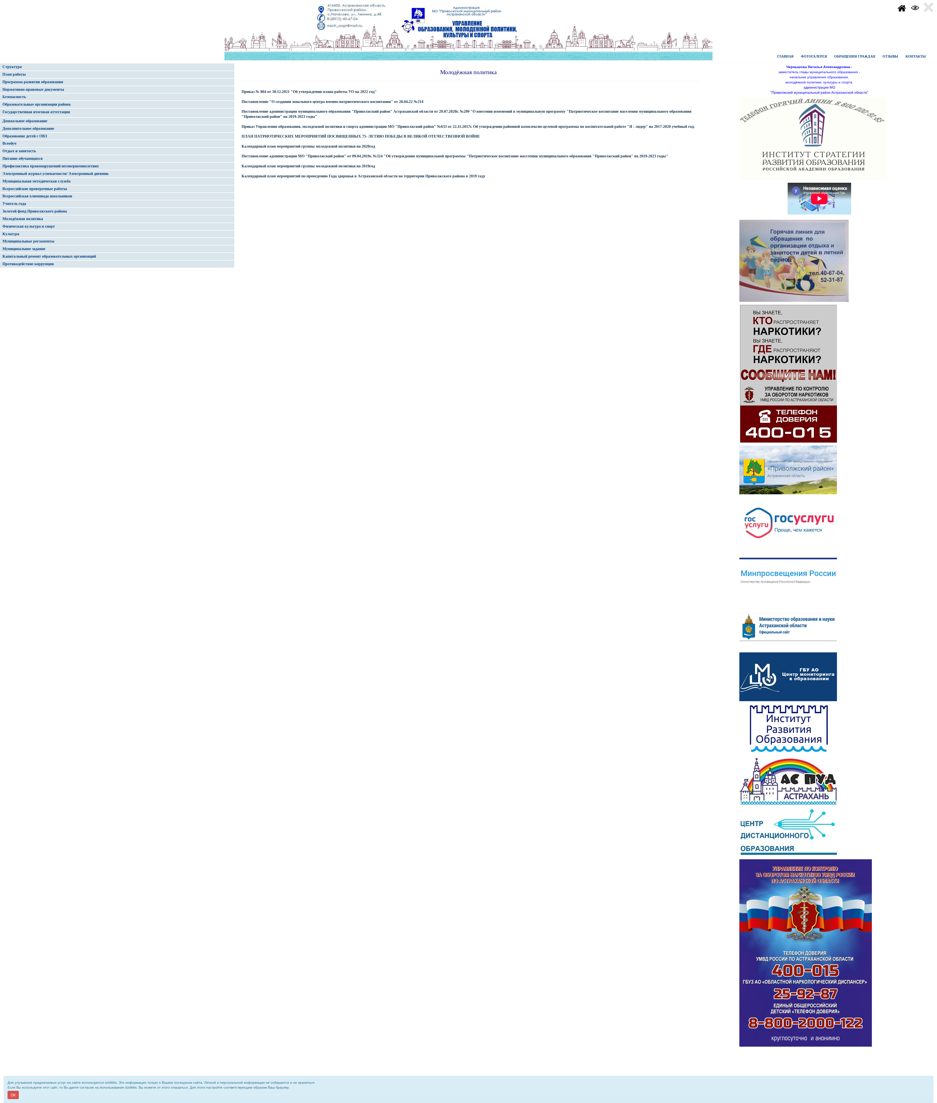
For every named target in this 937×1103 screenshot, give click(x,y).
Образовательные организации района (36, 104)
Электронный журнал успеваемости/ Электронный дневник (55, 174)
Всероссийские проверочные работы (34, 189)
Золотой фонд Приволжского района (34, 211)
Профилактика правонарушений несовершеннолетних (50, 166)
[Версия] (915, 7)
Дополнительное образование (28, 128)
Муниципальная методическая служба (36, 181)
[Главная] (902, 7)
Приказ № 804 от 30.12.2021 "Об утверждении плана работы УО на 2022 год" (309, 92)
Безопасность (14, 97)
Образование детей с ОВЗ (24, 136)
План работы (14, 74)
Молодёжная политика (22, 219)
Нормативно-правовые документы (33, 89)
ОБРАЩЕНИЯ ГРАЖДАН (854, 56)
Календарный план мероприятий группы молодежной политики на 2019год (308, 166)
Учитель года (14, 204)
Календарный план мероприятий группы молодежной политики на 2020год (308, 146)
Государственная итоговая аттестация (36, 112)
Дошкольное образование (24, 121)
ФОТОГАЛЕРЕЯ (814, 56)
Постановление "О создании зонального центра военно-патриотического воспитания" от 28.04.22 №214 (332, 102)
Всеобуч (9, 143)
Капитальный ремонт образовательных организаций (49, 256)
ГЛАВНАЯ (785, 56)
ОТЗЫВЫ (890, 56)
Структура (12, 67)
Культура (10, 234)
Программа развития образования (32, 82)
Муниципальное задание (23, 249)
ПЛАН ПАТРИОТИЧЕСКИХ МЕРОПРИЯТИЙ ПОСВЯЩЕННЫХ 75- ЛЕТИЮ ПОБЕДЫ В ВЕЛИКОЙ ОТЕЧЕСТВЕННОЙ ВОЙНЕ (361, 136)
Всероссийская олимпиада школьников (37, 196)
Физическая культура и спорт (28, 226)
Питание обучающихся (22, 158)
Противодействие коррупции (28, 264)
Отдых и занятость (19, 151)
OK (13, 1095)
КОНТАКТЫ (916, 56)
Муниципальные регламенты (28, 241)
